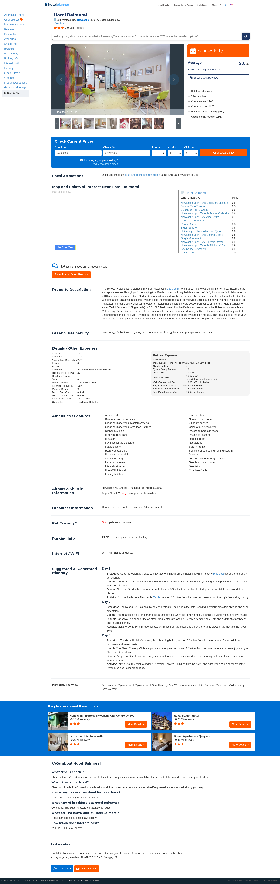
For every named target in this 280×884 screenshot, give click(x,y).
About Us (19, 880)
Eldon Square (189, 227)
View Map (59, 23)
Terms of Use (32, 880)
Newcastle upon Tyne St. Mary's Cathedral (205, 213)
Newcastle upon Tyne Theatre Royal (202, 241)
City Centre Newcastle (194, 249)
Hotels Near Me (57, 880)
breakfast (218, 573)
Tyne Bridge (132, 174)
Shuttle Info (10, 43)
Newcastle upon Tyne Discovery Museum (204, 202)
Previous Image (61, 79)
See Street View (65, 247)
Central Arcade (189, 224)
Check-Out (109, 147)
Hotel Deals (163, 4)
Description (10, 34)
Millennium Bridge (149, 174)
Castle (156, 597)
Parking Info (11, 58)
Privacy (44, 880)
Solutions (202, 4)
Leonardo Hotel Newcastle (86, 736)
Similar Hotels (12, 72)
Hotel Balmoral (196, 192)
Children (189, 147)
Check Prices (12, 19)
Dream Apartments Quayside (192, 736)
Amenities (10, 39)
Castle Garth (188, 252)
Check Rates (87, 868)
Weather (9, 77)
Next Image (173, 79)
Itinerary (8, 68)
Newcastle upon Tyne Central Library (202, 234)
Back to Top (13, 93)
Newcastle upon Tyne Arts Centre (200, 217)
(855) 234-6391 (92, 880)
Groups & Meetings (15, 87)
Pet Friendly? (12, 53)
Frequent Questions (15, 82)
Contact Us (7, 880)
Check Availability (223, 152)
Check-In (60, 147)
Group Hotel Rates (183, 4)
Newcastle (83, 19)
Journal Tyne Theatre (193, 206)
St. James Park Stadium (194, 209)
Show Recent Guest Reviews (71, 274)
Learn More (63, 868)
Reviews (9, 29)
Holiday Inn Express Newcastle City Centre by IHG (102, 715)
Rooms (156, 147)
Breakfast (9, 48)
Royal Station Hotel (186, 715)
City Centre (173, 288)
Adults (172, 147)
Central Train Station (192, 220)
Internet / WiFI (12, 63)
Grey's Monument (191, 238)
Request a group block (105, 163)
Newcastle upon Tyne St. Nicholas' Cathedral (207, 245)
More (215, 4)
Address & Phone (14, 14)
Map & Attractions (14, 24)
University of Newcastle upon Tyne (201, 231)
